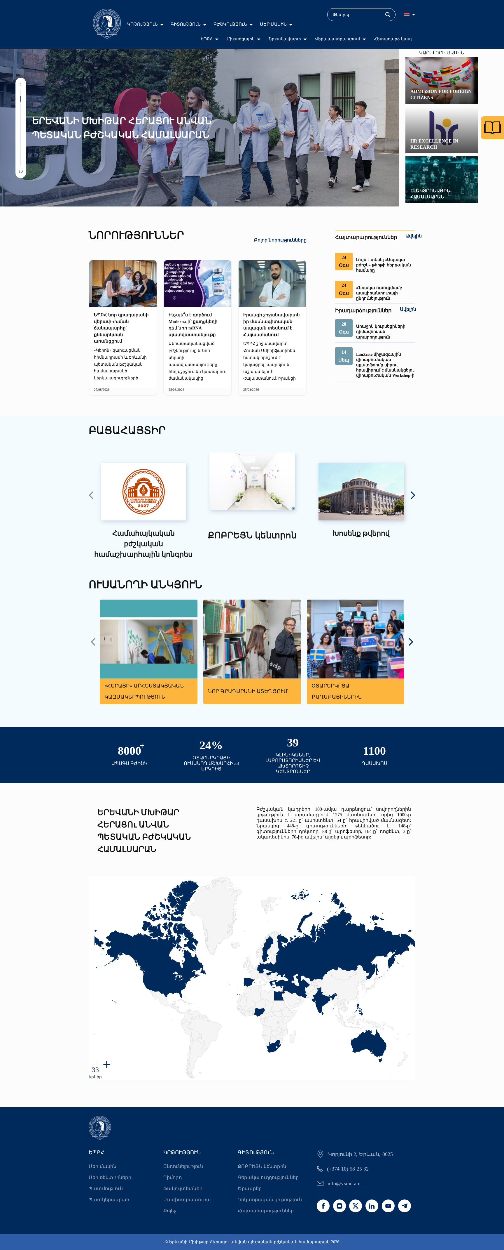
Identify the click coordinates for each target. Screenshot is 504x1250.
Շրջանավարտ (285, 39)
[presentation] (91, 496)
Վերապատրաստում (337, 39)
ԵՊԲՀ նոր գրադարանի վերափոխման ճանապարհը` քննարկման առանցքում (121, 327)
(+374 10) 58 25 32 (348, 1169)
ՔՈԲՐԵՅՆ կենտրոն (262, 1166)
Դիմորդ (172, 1177)
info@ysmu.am (344, 1183)
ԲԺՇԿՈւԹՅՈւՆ (230, 24)
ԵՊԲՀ (207, 39)
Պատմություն (106, 1188)
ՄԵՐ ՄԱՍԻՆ (273, 24)
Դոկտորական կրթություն (270, 1199)
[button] (20, 93)
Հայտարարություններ (266, 1210)
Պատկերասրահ (109, 1199)
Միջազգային (241, 39)
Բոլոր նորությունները (280, 239)
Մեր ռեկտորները (110, 1177)
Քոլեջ (170, 1210)
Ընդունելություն (183, 1166)
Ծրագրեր (250, 1188)
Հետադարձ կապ (393, 39)
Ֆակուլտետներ (182, 1188)
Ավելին (413, 235)
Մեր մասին (102, 1166)
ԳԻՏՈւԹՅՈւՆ (186, 24)
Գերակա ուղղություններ (268, 1177)
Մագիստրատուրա (187, 1199)
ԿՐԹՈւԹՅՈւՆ (142, 24)
